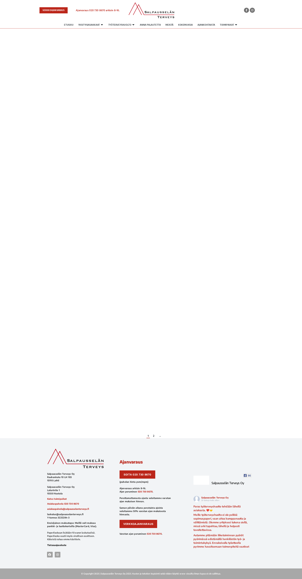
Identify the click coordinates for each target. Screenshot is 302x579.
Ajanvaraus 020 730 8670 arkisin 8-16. (98, 10)
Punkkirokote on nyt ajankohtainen (81, 99)
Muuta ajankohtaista (84, 104)
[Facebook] (50, 554)
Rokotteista (63, 104)
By (106, 104)
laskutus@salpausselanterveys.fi (65, 514)
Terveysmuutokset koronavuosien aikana (86, 413)
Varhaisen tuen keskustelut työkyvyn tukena (88, 343)
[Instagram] (252, 10)
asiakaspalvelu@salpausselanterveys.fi (68, 509)
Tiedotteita (63, 348)
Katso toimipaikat (57, 498)
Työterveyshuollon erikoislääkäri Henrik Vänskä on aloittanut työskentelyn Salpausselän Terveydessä (128, 260)
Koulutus (62, 180)
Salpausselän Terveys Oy (215, 497)
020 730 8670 (71, 503)
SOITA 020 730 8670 (137, 474)
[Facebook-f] (246, 10)
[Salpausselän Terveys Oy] (201, 480)
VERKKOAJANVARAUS (53, 10)
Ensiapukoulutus (68, 175)
